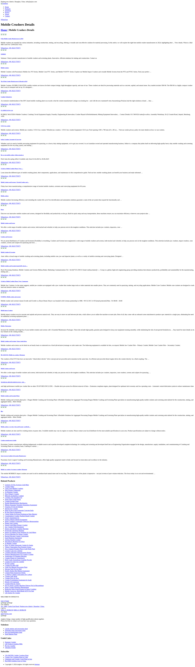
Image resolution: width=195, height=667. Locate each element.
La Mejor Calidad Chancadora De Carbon (18, 574)
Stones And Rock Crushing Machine (16, 529)
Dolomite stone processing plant (15, 630)
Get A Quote (5, 601)
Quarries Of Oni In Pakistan (14, 507)
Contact (7, 16)
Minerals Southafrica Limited (14, 496)
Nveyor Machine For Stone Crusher (16, 534)
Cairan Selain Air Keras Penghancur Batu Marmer (21, 514)
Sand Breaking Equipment (13, 538)
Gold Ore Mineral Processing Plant (16, 567)
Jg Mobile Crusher (11, 543)
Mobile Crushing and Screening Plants (10, 395)
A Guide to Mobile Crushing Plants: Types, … (12, 168)
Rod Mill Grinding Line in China (15, 661)
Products (7, 9)
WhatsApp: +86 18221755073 (10, 48)
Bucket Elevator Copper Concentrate (17, 536)
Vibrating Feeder (10, 647)
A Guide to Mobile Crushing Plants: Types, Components (14, 281)
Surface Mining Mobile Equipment (16, 519)
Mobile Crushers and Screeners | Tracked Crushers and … (15, 182)
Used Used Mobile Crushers (14, 488)
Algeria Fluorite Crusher (13, 540)
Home (7, 7)
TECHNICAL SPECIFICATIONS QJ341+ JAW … (13, 382)
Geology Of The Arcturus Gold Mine (17, 485)
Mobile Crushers (5, 67)
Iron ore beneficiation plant (13, 632)
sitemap (37, 664)
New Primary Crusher (12, 494)
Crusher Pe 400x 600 (11, 565)
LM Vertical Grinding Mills (13, 644)
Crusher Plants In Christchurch (15, 558)
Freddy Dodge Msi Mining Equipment (17, 571)
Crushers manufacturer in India (8, 440)
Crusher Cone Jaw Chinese (13, 551)
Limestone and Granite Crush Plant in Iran (18, 659)
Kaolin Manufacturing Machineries (16, 503)
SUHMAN (3, 54)
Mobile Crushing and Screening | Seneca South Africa (14, 341)
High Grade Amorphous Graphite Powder (18, 560)
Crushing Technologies (6, 96)
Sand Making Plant (11, 634)
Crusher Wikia (9, 487)
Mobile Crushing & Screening (8, 252)
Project (7, 12)
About (7, 14)
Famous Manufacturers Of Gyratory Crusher (19, 554)
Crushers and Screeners (6, 236)
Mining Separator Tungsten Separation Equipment (21, 505)
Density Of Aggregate (12, 582)
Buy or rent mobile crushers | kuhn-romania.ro (12, 155)
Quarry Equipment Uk (12, 518)
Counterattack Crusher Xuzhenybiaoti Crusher (20, 516)
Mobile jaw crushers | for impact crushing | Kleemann (14, 469)
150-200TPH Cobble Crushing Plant (16, 655)
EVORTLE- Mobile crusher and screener (11, 296)
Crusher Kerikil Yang (11, 501)
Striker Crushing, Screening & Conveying (11, 139)
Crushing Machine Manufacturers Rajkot (18, 552)
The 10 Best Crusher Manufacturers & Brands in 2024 (14, 81)
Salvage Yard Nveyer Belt (13, 569)
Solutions (8, 10)
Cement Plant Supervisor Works (15, 573)
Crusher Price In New (12, 578)
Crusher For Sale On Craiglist (14, 562)
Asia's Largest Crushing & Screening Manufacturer (13, 455)
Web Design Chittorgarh (13, 490)
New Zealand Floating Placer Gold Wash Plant (20, 549)
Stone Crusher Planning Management (17, 587)
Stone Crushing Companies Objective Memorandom (21, 521)
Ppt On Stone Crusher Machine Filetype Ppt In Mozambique (24, 585)
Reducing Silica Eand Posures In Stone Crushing (20, 589)
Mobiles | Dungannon (6, 326)
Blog (2, 411)
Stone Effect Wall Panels (13, 499)
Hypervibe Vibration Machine (14, 530)
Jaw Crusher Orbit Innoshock (14, 527)
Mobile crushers (5, 195)
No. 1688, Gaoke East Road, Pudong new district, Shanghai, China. (22, 606)
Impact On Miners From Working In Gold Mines (20, 532)
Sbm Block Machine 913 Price (15, 541)
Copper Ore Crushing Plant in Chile (16, 657)
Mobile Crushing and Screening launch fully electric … (14, 265)
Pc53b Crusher (9, 563)
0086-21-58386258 (20, 610)
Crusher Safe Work (11, 576)
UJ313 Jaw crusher (5, 125)
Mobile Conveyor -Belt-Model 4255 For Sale (19, 591)
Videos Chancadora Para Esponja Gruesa (18, 547)
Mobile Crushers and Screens (8, 223)
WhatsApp (4, 19)
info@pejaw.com (6, 614)
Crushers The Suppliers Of (13, 497)
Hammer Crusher (10, 642)
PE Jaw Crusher (10, 646)
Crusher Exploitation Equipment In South (18, 580)
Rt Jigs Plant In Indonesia (13, 512)
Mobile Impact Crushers (7, 310)
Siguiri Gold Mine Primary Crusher (16, 525)
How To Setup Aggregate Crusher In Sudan (19, 545)
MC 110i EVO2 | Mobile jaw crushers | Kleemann (13, 355)
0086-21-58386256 (7, 610)
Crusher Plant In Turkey (12, 584)
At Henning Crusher (11, 492)
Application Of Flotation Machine (16, 556)
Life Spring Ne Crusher (12, 593)
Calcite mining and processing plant (16, 629)
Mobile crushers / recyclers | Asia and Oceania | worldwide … (15, 426)
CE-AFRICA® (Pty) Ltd (7, 110)
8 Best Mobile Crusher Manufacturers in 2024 (12, 38)
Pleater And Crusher (11, 523)
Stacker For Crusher (11, 508)
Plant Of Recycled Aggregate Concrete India (19, 510)
